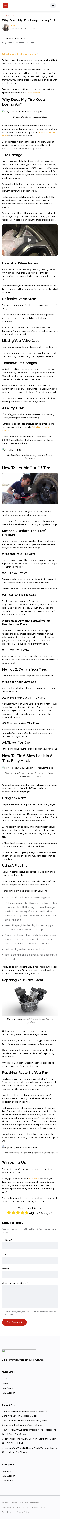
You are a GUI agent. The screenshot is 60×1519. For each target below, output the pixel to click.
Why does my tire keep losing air (19, 54)
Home (5, 38)
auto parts (33, 1178)
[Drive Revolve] (5, 5)
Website (6, 1268)
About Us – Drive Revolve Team (30, 1507)
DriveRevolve (33, 92)
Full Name (7, 1240)
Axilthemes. (34, 1502)
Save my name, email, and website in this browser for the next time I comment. (31, 1313)
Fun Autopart (17, 38)
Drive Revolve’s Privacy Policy (15, 1512)
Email (5, 1254)
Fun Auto (6, 1383)
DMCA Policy (8, 1507)
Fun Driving (7, 1387)
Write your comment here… (15, 1283)
